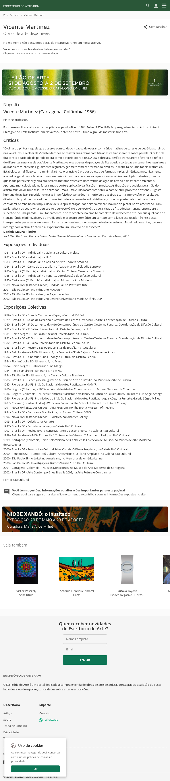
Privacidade (11, 732)
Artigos (8, 713)
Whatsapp (51, 719)
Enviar (85, 660)
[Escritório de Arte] (21, 6)
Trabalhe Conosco (15, 726)
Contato (44, 713)
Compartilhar (158, 27)
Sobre (7, 719)
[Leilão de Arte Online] (85, 94)
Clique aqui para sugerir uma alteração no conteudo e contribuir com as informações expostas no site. (79, 492)
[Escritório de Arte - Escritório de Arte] (22, 676)
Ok (35, 769)
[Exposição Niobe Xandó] (85, 531)
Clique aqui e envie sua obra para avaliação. (31, 53)
